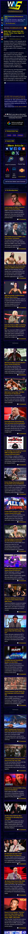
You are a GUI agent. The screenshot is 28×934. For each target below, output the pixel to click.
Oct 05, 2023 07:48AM (20, 106)
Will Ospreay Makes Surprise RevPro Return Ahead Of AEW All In (15, 363)
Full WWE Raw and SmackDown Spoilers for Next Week (14, 661)
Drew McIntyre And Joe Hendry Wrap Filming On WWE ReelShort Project (15, 266)
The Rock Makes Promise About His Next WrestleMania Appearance (15, 540)
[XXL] (20, 28)
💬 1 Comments (21, 404)
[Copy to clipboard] (7, 149)
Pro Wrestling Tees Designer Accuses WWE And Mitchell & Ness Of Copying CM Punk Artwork (15, 452)
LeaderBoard (21, 176)
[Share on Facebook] (15, 149)
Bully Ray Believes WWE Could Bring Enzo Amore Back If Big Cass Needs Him (15, 326)
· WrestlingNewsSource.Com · (15, 11)
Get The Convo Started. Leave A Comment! (15, 181)
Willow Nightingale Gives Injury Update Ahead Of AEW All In (13, 569)
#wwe (9, 135)
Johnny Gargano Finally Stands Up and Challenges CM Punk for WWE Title (14, 693)
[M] (14, 28)
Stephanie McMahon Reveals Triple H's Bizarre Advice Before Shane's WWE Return (14, 599)
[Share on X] (17, 153)
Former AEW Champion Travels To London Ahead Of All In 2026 (14, 512)
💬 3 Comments (21, 895)
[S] (13, 28)
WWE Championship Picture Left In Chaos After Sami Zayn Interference (15, 730)
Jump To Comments (10, 164)
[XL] (18, 28)
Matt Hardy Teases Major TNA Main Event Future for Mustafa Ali (14, 392)
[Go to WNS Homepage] (15, 5)
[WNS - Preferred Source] (15, 123)
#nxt (14, 135)
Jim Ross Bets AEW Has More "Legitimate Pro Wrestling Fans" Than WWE (14, 817)
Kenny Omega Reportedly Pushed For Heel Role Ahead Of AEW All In (14, 482)
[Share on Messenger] (19, 149)
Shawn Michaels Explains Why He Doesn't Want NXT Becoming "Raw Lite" (14, 630)
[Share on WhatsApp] (13, 153)
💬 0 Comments (21, 219)
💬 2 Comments (21, 643)
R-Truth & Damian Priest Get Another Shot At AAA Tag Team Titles (15, 759)
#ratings (20, 135)
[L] (16, 28)
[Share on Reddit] (23, 149)
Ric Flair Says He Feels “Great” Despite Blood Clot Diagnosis (13, 854)
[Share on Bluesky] (11, 149)
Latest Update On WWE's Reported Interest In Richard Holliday (14, 208)
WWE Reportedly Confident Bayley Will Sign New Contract (14, 296)
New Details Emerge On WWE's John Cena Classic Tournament (15, 237)
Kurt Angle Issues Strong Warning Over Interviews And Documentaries (15, 422)
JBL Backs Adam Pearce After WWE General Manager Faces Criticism (15, 882)
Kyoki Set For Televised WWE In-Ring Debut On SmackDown (15, 788)
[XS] (11, 28)
